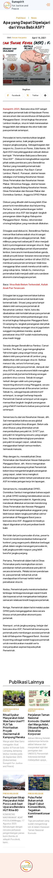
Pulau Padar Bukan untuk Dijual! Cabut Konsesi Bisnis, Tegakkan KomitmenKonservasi (39, 807)
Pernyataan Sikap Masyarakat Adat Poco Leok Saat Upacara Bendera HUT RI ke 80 (14, 804)
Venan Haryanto (19, 37)
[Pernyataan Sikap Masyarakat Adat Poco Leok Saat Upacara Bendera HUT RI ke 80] (14, 782)
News (34, 18)
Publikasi (21, 18)
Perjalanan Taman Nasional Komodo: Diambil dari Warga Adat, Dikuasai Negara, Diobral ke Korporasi (39, 724)
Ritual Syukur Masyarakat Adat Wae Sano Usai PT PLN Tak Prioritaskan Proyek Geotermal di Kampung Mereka (14, 726)
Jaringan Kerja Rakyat (11, 710)
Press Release (10, 794)
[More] (45, 95)
